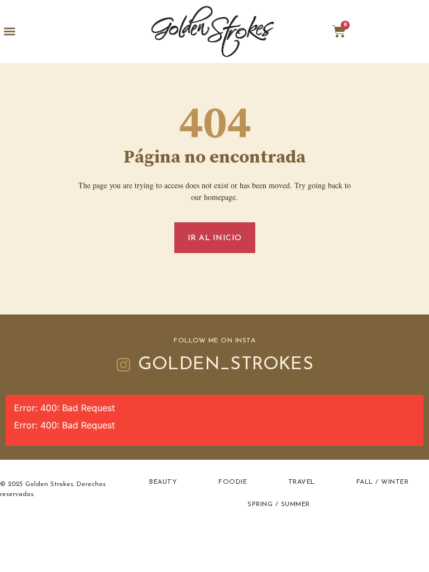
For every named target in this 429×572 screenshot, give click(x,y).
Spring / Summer (278, 504)
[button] (9, 31)
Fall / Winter (382, 482)
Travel (301, 482)
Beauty (163, 482)
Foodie (232, 482)
